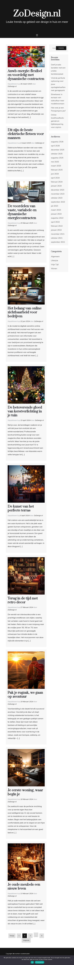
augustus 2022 (57, 218)
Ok (32, 962)
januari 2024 (56, 186)
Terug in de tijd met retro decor (23, 600)
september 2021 (58, 242)
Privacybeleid (39, 962)
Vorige (12, 936)
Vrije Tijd (54, 264)
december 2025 (57, 150)
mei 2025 (55, 162)
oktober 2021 (56, 238)
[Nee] (72, 960)
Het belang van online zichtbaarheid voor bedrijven (25, 312)
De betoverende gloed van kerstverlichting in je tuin (25, 411)
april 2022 (55, 222)
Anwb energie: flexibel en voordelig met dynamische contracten (26, 75)
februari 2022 (57, 226)
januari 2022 (56, 230)
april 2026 (55, 146)
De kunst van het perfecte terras (21, 508)
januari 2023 (56, 214)
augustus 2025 (57, 158)
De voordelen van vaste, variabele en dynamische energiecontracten (22, 212)
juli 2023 (54, 206)
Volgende (26, 940)
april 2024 (55, 178)
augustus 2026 (57, 142)
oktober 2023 (56, 198)
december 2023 (57, 190)
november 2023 (57, 194)
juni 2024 (55, 174)
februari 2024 (57, 182)
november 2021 (57, 234)
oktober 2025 (56, 154)
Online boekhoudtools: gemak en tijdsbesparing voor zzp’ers (57, 121)
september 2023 (58, 202)
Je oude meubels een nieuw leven (24, 886)
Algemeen (55, 256)
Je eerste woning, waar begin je (25, 792)
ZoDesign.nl (37, 13)
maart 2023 (56, 210)
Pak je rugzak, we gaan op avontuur (25, 694)
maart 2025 (56, 166)
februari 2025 (57, 170)
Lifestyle (54, 260)
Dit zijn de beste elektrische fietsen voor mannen (26, 134)
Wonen (54, 268)
